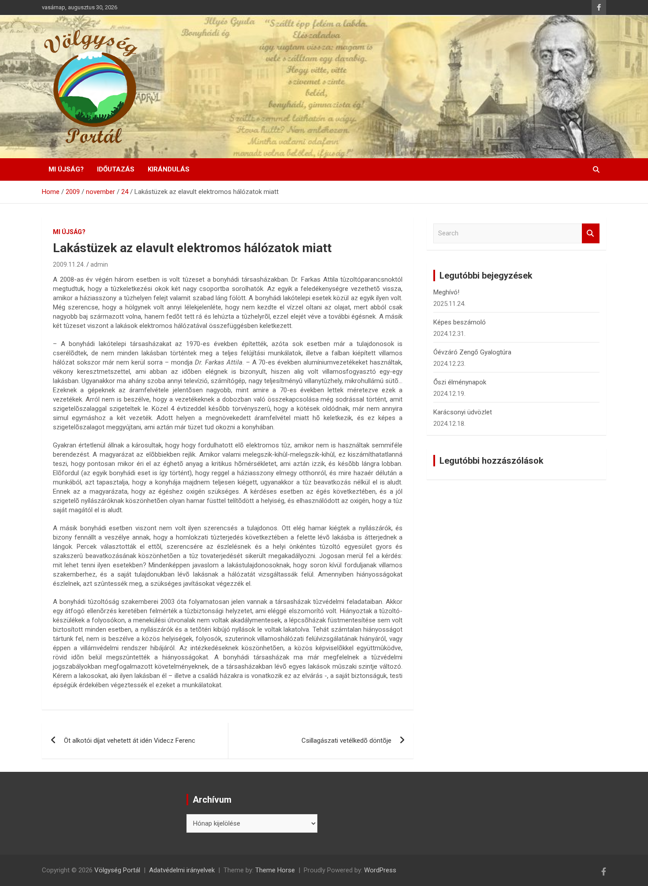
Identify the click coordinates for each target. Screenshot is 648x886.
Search (591, 233)
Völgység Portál (117, 870)
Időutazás (115, 169)
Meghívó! (446, 292)
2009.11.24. (69, 264)
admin (99, 264)
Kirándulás (169, 169)
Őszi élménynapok (459, 382)
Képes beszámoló (459, 322)
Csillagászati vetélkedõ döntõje (346, 741)
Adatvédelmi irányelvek (182, 870)
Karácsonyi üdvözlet (462, 412)
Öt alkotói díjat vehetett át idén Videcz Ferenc (129, 741)
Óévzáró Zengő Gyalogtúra (472, 352)
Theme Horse (275, 870)
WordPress (380, 870)
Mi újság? (66, 169)
